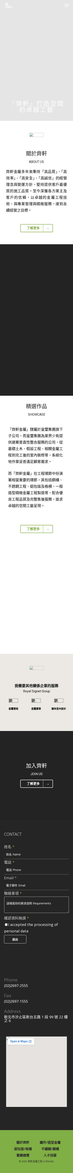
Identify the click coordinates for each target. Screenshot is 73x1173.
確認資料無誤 (16, 918)
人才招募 (50, 1155)
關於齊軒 (22, 1142)
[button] (8, 591)
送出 (15, 939)
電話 (9, 862)
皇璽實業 (36, 708)
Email (10, 877)
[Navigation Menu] (66, 5)
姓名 (9, 846)
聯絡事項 (13, 893)
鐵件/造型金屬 (50, 1142)
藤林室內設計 (59, 708)
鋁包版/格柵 (23, 1149)
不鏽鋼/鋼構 (50, 1149)
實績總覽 (22, 1155)
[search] (59, 5)
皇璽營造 (13, 708)
